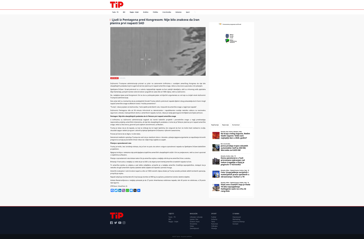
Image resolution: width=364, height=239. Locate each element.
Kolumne (178, 12)
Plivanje (214, 228)
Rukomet (214, 224)
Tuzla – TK (172, 217)
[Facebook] (111, 222)
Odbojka (214, 226)
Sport (188, 12)
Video (192, 226)
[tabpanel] (231, 162)
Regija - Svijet (134, 12)
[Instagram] (124, 222)
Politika (155, 12)
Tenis (213, 222)
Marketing (236, 219)
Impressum (237, 217)
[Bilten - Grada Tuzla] (231, 36)
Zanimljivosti (194, 228)
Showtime (193, 224)
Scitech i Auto (195, 222)
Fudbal (213, 217)
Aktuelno (114, 78)
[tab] (215, 125)
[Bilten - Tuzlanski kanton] (231, 41)
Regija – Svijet (173, 222)
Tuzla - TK (115, 12)
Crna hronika (166, 12)
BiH (124, 12)
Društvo (145, 12)
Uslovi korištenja (239, 222)
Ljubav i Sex (194, 219)
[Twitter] (115, 222)
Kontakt (235, 224)
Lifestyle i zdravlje (196, 217)
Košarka (214, 219)
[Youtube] (119, 222)
